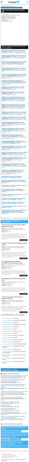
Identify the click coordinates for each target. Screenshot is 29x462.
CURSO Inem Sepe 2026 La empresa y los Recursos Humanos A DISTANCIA (12, 135)
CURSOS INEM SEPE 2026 (7, 6)
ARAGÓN (9, 337)
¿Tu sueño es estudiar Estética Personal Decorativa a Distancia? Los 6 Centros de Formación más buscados (12, 443)
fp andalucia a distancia (15, 439)
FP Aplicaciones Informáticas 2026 (10, 402)
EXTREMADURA (11, 349)
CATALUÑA (10, 318)
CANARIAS (10, 333)
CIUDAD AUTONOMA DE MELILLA (13, 362)
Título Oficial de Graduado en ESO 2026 (12, 176)
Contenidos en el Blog (10, 370)
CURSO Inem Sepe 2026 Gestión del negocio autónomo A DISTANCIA (13, 123)
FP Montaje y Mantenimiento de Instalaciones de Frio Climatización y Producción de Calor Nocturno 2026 (14, 211)
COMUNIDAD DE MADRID (13, 320)
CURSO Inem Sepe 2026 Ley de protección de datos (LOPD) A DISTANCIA (13, 141)
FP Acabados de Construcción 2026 (11, 185)
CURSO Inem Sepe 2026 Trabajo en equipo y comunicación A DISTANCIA (13, 171)
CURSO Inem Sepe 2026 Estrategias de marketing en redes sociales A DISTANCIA (14, 75)
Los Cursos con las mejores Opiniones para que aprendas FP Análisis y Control (13, 447)
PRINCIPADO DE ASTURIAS (14, 344)
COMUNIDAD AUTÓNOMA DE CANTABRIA (14, 352)
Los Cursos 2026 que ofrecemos (9, 455)
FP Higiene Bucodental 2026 (8, 408)
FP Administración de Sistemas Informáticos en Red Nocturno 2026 (12, 262)
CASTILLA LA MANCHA (13, 335)
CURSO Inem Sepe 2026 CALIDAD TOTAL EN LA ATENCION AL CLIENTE (14, 436)
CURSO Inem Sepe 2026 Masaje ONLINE (12, 397)
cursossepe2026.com (10, 459)
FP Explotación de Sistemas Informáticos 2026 (13, 198)
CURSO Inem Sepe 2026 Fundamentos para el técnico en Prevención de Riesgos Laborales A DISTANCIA (13, 98)
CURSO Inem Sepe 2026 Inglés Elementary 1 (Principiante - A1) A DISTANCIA (13, 380)
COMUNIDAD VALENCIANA (14, 324)
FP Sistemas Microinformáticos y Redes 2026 (13, 202)
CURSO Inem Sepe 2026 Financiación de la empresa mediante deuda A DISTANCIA (12, 81)
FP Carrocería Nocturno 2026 (9, 206)
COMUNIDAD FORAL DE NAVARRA (13, 347)
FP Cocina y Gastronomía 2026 (9, 194)
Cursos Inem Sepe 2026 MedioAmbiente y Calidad (13, 428)
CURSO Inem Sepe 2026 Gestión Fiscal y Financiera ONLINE (14, 433)
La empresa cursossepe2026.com (9, 456)
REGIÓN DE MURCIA (12, 339)
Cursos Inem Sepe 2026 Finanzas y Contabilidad (11, 431)
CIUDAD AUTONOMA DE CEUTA (13, 359)
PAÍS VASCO (10, 326)
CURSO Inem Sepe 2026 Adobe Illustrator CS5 (13, 376)
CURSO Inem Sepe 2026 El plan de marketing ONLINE (12, 297)
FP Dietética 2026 (5, 405)
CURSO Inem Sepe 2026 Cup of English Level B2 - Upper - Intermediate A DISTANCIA (14, 62)
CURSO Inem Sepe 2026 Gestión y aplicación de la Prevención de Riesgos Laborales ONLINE (14, 392)
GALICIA (9, 329)
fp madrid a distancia (5, 439)
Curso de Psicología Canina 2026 (10, 412)
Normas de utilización (6, 454)
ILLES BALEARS (11, 341)
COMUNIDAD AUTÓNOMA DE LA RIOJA (14, 355)
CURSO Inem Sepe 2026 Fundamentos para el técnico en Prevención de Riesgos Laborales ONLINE (13, 386)
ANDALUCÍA (10, 322)
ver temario (23, 240)
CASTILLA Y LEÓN (12, 331)
